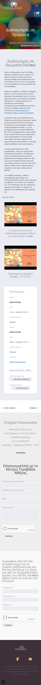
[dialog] (3, 682)
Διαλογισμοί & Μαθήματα (27, 43)
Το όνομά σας (7, 588)
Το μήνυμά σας (7, 507)
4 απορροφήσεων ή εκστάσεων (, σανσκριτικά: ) (19, 111)
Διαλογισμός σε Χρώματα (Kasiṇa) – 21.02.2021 (20, 275)
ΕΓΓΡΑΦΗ (8, 625)
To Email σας (7, 605)
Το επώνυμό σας (8, 596)
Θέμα (4, 499)
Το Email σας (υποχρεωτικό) (13, 490)
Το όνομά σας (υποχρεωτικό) (13, 481)
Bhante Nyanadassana (18, 362)
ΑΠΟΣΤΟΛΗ (8, 536)
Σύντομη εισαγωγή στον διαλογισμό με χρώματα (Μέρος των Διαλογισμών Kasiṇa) (20, 233)
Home (12, 43)
